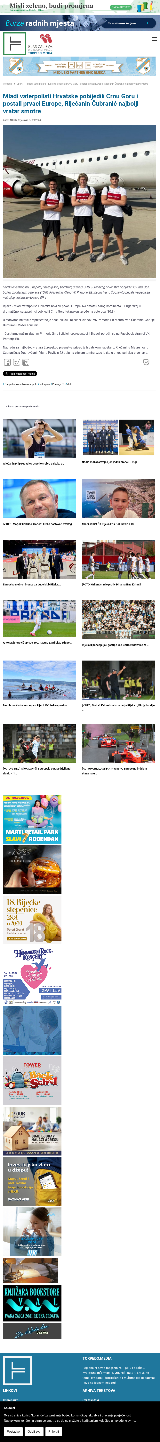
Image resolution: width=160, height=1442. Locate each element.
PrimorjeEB (58, 384)
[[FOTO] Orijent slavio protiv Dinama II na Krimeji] (118, 564)
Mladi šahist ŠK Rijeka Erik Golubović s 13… (109, 524)
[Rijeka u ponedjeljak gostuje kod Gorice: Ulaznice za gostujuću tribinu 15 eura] (118, 620)
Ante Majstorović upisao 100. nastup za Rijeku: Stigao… (37, 642)
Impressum (11, 1400)
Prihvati (53, 1431)
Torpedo (7, 83)
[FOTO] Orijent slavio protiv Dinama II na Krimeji (111, 584)
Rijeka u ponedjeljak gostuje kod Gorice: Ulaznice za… (115, 645)
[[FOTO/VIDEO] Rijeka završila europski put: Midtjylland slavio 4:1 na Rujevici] (39, 748)
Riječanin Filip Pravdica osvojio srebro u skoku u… (33, 463)
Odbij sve (34, 1431)
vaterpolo (45, 384)
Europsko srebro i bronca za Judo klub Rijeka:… (32, 584)
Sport (19, 83)
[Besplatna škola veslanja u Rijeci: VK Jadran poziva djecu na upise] (39, 688)
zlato (69, 384)
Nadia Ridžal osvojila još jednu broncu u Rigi (109, 462)
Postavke (13, 1431)
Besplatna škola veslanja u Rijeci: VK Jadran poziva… (36, 705)
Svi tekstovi (91, 1400)
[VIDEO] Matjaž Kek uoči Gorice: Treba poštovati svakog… (38, 524)
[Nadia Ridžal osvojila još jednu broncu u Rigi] (118, 437)
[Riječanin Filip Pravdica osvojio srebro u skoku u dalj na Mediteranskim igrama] (39, 443)
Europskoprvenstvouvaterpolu (20, 384)
